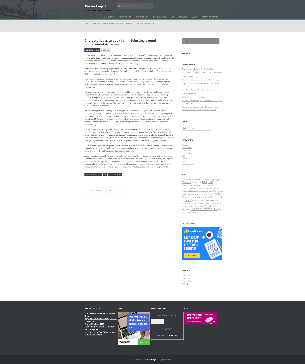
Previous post (96, 190)
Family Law (188, 188)
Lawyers (183, 17)
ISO (105, 174)
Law (172, 17)
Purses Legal (95, 6)
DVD (210, 182)
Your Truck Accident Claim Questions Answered (200, 90)
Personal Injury (210, 17)
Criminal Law (125, 17)
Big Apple (215, 179)
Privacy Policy (187, 281)
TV (205, 206)
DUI (204, 182)
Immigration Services (198, 191)
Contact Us (186, 275)
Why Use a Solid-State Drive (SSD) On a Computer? (202, 73)
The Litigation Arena (190, 93)
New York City (190, 197)
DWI (215, 182)
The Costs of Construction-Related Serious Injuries (201, 80)
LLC (218, 191)
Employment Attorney (93, 174)
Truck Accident (198, 206)
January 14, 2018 (92, 50)
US (215, 209)
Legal (194, 17)
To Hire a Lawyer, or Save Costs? (194, 97)
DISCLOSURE (187, 278)
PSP (213, 203)
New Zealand (216, 197)
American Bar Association (192, 179)
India (209, 191)
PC (196, 200)
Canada (186, 182)
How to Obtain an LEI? (191, 76)
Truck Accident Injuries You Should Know (198, 69)
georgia (197, 188)
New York (112, 174)
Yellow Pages (192, 212)
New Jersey (200, 194)
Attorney (109, 17)
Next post (112, 190)
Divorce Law (142, 17)
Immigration (159, 17)
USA (219, 209)
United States (201, 209)
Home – (88, 24)
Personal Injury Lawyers (203, 203)
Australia (207, 179)
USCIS (184, 212)
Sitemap (185, 283)
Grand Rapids (204, 188)
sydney (190, 206)
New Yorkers (204, 197)
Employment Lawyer (209, 185)
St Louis (184, 206)
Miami (191, 194)
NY (183, 200)
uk (209, 206)
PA (193, 200)
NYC (120, 174)
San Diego (218, 203)
